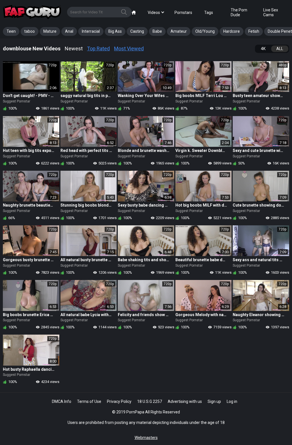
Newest (74, 48)
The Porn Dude (239, 12)
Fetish (253, 31)
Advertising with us (185, 401)
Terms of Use (89, 401)
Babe (157, 31)
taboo (29, 31)
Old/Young (205, 31)
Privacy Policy (119, 401)
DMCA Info (61, 401)
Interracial (91, 31)
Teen (11, 31)
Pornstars (183, 12)
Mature (49, 31)
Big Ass (115, 31)
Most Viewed (129, 48)
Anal (69, 31)
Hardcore (231, 31)
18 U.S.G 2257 (149, 401)
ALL (279, 48)
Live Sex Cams (270, 12)
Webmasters (146, 437)
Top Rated (98, 48)
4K (263, 48)
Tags (208, 12)
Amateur (179, 31)
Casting (137, 31)
